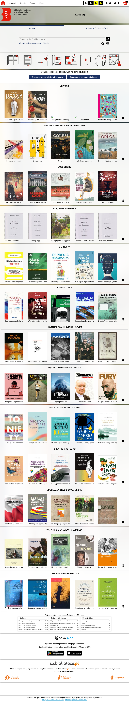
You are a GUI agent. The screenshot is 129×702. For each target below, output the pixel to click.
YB (95, 3)
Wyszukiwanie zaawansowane (30, 43)
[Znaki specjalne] (108, 43)
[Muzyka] (101, 66)
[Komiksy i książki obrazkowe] (71, 66)
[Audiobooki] (43, 66)
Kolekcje (45, 43)
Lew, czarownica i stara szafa (27, 623)
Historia (23, 3)
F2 (117, 3)
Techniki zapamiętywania (88, 625)
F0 (106, 3)
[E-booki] (28, 66)
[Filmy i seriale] (86, 66)
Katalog (32, 28)
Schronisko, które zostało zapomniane (61, 629)
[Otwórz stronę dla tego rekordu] (15, 104)
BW (90, 3)
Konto (41, 3)
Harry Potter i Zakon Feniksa (27, 627)
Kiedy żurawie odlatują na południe (91, 627)
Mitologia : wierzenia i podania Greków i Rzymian (33, 621)
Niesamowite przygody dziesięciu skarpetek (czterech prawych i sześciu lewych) (41, 629)
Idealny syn (84, 621)
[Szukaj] (108, 39)
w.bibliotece (62, 669)
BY (100, 3)
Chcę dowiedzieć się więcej (53, 700)
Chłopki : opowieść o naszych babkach (61, 621)
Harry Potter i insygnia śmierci (27, 625)
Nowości (12, 3)
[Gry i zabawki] (115, 66)
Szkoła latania (54, 625)
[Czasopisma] (57, 66)
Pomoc (32, 3)
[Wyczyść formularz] (103, 43)
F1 (111, 3)
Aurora (83, 623)
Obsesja (83, 629)
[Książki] (14, 66)
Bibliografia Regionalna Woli (97, 28)
